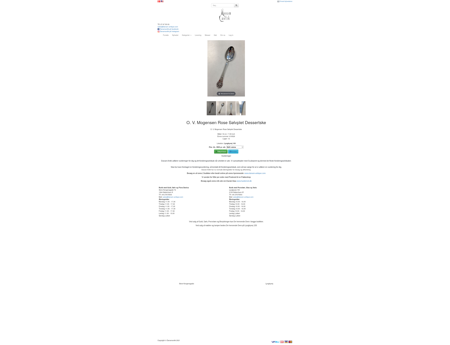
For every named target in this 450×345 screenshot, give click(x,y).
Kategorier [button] (186, 35)
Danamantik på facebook (168, 29)
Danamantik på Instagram (169, 31)
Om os (222, 35)
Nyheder (175, 35)
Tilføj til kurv (221, 151)
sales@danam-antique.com (168, 26)
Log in (231, 35)
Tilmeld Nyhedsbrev (285, 1)
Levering (198, 35)
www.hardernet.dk (244, 181)
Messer (207, 35)
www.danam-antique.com (255, 173)
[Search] (236, 5)
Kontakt (234, 151)
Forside (166, 35)
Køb (215, 35)
